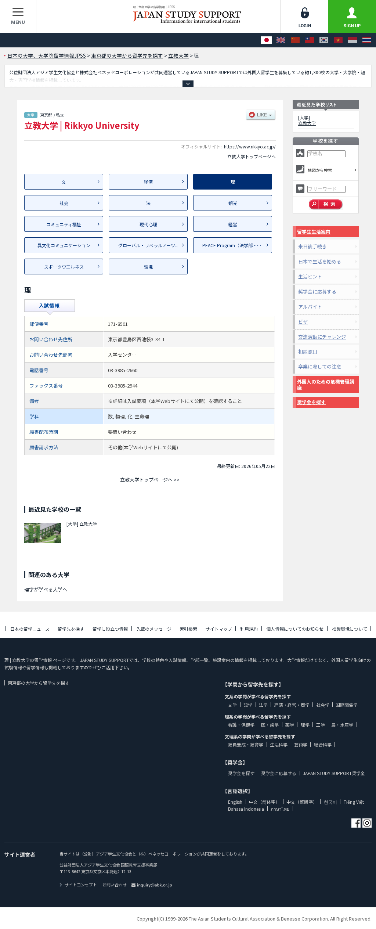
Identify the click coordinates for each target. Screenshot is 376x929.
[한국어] (323, 40)
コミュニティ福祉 (63, 224)
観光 (232, 203)
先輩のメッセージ (153, 628)
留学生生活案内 (313, 231)
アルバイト (310, 306)
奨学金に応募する (317, 291)
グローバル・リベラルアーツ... (148, 245)
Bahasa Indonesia (246, 809)
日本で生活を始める (319, 261)
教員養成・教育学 (245, 744)
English (235, 802)
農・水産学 (342, 724)
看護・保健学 (241, 724)
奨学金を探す (311, 402)
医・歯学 (270, 724)
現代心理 (148, 224)
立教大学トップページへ (251, 156)
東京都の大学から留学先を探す (38, 683)
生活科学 (279, 744)
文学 (232, 705)
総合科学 (323, 744)
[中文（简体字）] (295, 40)
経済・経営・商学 (292, 705)
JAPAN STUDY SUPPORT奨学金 (334, 773)
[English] (280, 40)
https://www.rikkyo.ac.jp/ (250, 146)
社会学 (322, 705)
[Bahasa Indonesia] (352, 40)
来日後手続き (312, 246)
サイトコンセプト (81, 884)
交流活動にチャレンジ (322, 336)
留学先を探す (71, 628)
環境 (148, 266)
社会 (63, 203)
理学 (305, 724)
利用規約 (249, 628)
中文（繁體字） (301, 802)
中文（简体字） (264, 802)
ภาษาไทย (280, 809)
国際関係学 (347, 705)
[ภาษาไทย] (366, 40)
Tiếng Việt (354, 802)
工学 (320, 724)
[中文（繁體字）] (309, 40)
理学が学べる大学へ (45, 589)
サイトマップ (219, 628)
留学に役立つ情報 (110, 628)
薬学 (289, 724)
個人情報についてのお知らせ (294, 628)
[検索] (326, 204)
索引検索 (188, 628)
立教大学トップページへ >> (150, 479)
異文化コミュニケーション (63, 245)
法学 (263, 705)
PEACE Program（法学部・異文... (235, 245)
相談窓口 (307, 351)
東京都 (46, 115)
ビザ (303, 321)
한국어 (330, 802)
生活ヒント (310, 276)
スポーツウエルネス (64, 266)
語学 (247, 705)
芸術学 (300, 744)
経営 (232, 224)
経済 (148, 182)
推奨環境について (349, 628)
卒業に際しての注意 (319, 366)
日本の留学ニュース (30, 628)
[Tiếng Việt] (338, 40)
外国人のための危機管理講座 (325, 384)
